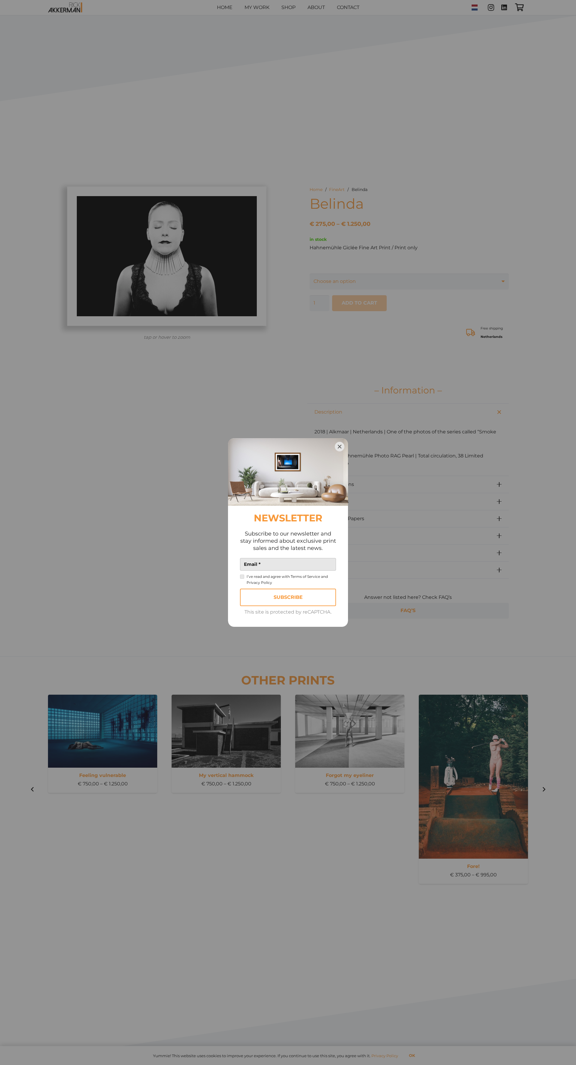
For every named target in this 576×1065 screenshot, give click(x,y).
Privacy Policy (259, 582)
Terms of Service (305, 576)
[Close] (339, 446)
